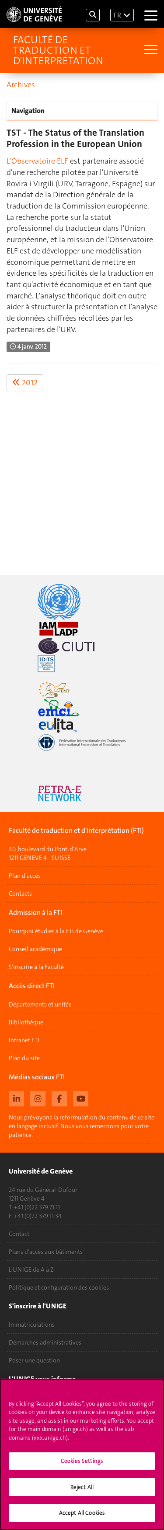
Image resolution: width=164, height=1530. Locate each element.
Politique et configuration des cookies (59, 1287)
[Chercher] (93, 15)
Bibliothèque (26, 1022)
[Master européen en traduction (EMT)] (82, 690)
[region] (82, 1454)
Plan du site (24, 1058)
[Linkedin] (16, 1098)
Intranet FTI (24, 1040)
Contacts (20, 893)
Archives (21, 84)
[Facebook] (59, 1098)
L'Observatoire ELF (37, 161)
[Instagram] (38, 1098)
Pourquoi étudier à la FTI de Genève (56, 931)
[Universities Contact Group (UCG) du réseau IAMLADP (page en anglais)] (82, 628)
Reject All (82, 1487)
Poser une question (34, 1360)
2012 (29, 382)
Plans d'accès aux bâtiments (46, 1252)
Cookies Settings (82, 1461)
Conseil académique (35, 949)
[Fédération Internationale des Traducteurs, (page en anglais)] (82, 742)
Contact (19, 1234)
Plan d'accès (25, 876)
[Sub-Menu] (149, 50)
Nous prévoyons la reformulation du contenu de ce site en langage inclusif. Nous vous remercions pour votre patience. (81, 1126)
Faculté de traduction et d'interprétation (58, 50)
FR (117, 15)
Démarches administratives (45, 1342)
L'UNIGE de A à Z (31, 1269)
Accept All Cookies (82, 1512)
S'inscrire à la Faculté (36, 967)
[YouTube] (81, 1098)
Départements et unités (40, 1004)
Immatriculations (32, 1324)
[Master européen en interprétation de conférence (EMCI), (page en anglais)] (82, 707)
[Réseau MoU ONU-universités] (82, 602)
